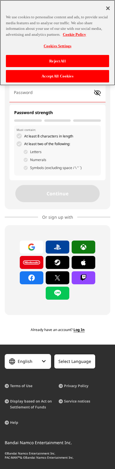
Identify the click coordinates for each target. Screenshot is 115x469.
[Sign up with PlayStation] (57, 247)
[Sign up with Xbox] (83, 247)
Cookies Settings (57, 46)
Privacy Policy (76, 385)
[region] (57, 42)
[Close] (107, 8)
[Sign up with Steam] (57, 262)
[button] (97, 93)
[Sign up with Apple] (83, 262)
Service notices (77, 401)
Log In (79, 329)
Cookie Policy (74, 34)
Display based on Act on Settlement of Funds (31, 404)
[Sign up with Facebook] (31, 277)
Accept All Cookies (57, 76)
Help (14, 422)
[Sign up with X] (57, 277)
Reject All (57, 61)
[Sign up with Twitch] (83, 277)
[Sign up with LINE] (57, 293)
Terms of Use (21, 385)
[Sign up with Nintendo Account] (31, 262)
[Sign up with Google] (31, 247)
